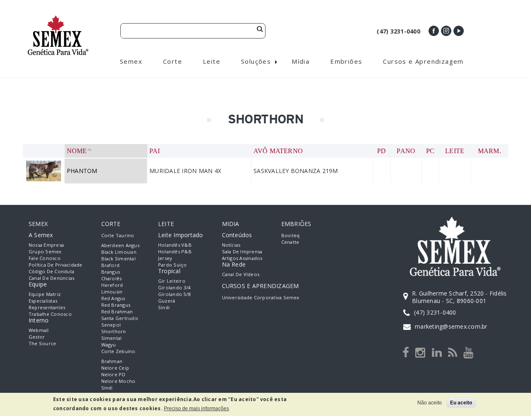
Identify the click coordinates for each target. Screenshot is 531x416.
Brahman (112, 361)
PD (381, 150)
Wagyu (108, 344)
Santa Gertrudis (119, 318)
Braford (110, 265)
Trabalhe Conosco (50, 314)
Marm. (489, 150)
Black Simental (118, 258)
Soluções (256, 61)
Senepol (111, 325)
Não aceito (429, 403)
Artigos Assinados (242, 258)
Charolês (111, 278)
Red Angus (113, 298)
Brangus (110, 272)
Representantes (47, 307)
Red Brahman (117, 311)
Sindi (107, 388)
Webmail (39, 330)
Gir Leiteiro (171, 281)
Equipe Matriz (45, 294)
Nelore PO (113, 374)
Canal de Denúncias (51, 278)
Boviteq (290, 235)
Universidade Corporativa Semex (261, 297)
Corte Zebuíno (118, 351)
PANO (406, 150)
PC (430, 150)
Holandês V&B (175, 245)
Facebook (434, 31)
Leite (454, 150)
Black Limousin (118, 252)
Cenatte (290, 242)
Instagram (446, 31)
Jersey (165, 258)
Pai (154, 150)
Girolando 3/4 (174, 287)
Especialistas (43, 301)
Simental (111, 338)
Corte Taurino (117, 235)
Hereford (112, 285)
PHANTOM (82, 171)
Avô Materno (278, 150)
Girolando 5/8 (174, 294)
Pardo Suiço (172, 265)
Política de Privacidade (56, 265)
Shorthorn (113, 331)
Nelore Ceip (115, 368)
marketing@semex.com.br (451, 326)
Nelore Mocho (118, 381)
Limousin (112, 292)
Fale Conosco (45, 258)
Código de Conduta (51, 271)
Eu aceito (461, 403)
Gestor (37, 337)
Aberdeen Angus (120, 245)
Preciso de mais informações (196, 408)
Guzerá (166, 301)
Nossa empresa (46, 245)
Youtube (458, 31)
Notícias (231, 245)
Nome (77, 150)
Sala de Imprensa (242, 251)
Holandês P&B (175, 251)
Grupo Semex (45, 251)
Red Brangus (116, 305)
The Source (42, 343)
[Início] (58, 18)
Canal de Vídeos (241, 274)
